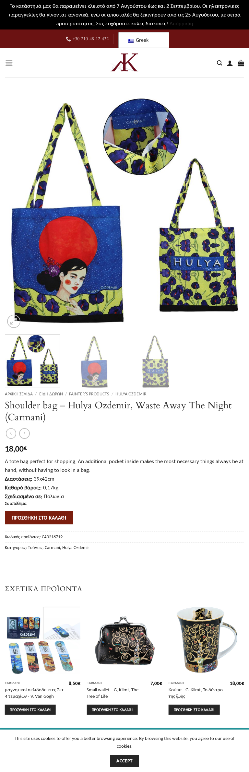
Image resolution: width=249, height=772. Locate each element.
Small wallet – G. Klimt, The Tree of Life (112, 692)
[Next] (231, 210)
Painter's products (89, 394)
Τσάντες (35, 547)
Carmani (52, 547)
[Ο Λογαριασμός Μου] (230, 63)
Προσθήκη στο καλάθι (39, 517)
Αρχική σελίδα (19, 394)
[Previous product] (24, 433)
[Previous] (18, 210)
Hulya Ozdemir (131, 394)
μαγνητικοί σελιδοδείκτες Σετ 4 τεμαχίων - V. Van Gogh (34, 692)
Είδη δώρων (51, 394)
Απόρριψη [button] (181, 23)
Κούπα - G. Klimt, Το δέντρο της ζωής (196, 692)
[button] (9, 63)
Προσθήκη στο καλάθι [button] (30, 709)
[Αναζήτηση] (219, 63)
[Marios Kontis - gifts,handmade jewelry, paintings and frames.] (124, 62)
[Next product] (11, 433)
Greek (141, 40)
